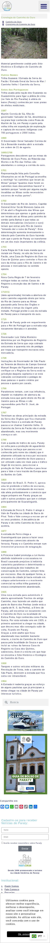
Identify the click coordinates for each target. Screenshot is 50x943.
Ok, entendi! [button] (25, 934)
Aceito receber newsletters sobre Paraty (22, 843)
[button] (43, 6)
